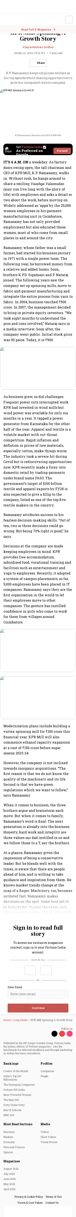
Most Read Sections (17, 1124)
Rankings (10, 1063)
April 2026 (9, 1189)
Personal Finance (14, 1147)
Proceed (62, 150)
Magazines (11, 1161)
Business (9, 1132)
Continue (38, 1008)
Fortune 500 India (14, 1089)
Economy (9, 1142)
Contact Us (52, 1202)
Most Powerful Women (17, 1094)
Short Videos (48, 1137)
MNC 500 (8, 1115)
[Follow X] (54, 1034)
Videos (45, 1132)
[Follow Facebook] (47, 1034)
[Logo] (13, 20)
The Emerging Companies (19, 1084)
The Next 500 (11, 1100)
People (44, 1076)
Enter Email (15, 987)
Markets (8, 1137)
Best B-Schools (12, 1110)
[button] (29, 970)
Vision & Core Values (30, 1202)
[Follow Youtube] (62, 1034)
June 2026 (9, 1179)
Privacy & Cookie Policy (28, 1196)
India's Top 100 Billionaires (12, 1077)
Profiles (46, 1063)
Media (45, 1124)
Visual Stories (49, 1142)
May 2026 (9, 1184)
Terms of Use (53, 1196)
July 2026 (9, 1173)
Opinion (8, 1152)
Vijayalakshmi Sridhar (38, 47)
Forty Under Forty (14, 1105)
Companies (47, 1071)
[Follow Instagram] (70, 1034)
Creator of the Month (15, 1071)
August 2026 (10, 1168)
